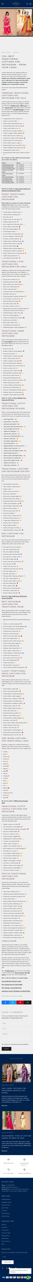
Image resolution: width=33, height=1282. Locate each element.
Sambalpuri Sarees (6, 1202)
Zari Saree (4, 1210)
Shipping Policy (6, 1235)
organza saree (9, 107)
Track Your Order (6, 1233)
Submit (6, 1049)
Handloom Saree (6, 1205)
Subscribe (7, 1262)
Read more (4, 1105)
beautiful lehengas (19, 109)
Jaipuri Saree (5, 1208)
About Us (4, 1224)
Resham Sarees (5, 1216)
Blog (3, 1244)
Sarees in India (7, 1132)
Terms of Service (15, 1018)
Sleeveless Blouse (6, 1199)
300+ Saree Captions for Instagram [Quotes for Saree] (14, 1091)
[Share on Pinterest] (20, 1002)
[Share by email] (27, 1002)
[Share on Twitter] (12, 1002)
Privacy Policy (5, 1018)
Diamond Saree (6, 1213)
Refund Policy (5, 1238)
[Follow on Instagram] (7, 1268)
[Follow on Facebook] (2, 1268)
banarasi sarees (8, 1085)
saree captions (9, 341)
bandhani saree (15, 106)
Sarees (15, 52)
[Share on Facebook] (5, 1002)
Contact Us (4, 1227)
